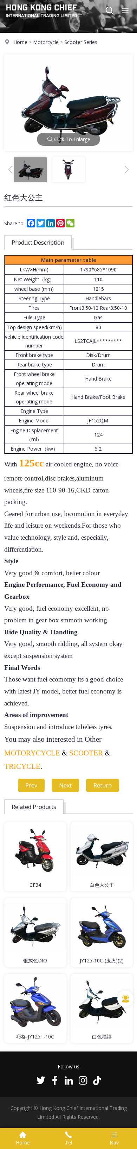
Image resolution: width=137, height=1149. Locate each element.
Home (20, 42)
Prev (31, 785)
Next (65, 785)
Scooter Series (80, 42)
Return (102, 785)
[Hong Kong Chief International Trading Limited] (41, 19)
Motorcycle (46, 42)
